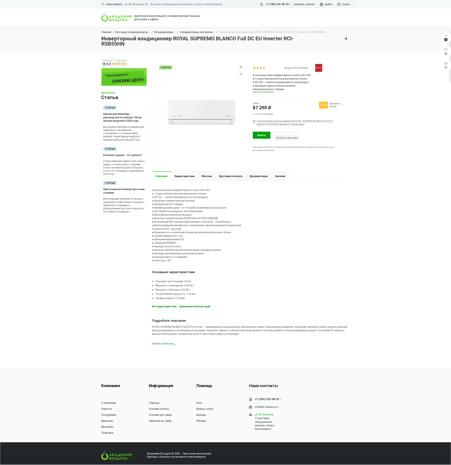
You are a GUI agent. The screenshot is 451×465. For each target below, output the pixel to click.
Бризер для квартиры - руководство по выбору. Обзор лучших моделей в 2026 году (122, 117)
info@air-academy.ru (266, 407)
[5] (267, 67)
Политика (107, 432)
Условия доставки (160, 414)
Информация (161, 386)
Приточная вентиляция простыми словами (124, 191)
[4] (263, 67)
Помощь (154, 402)
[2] (257, 67)
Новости (106, 408)
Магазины (107, 426)
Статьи (110, 107)
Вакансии (107, 420)
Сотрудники (108, 414)
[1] (254, 67)
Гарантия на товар (160, 420)
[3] (260, 67)
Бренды (201, 414)
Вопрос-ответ (205, 408)
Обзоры (201, 420)
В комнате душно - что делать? (122, 155)
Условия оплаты (159, 408)
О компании (108, 402)
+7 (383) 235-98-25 (277, 4)
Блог (199, 402)
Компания (110, 386)
